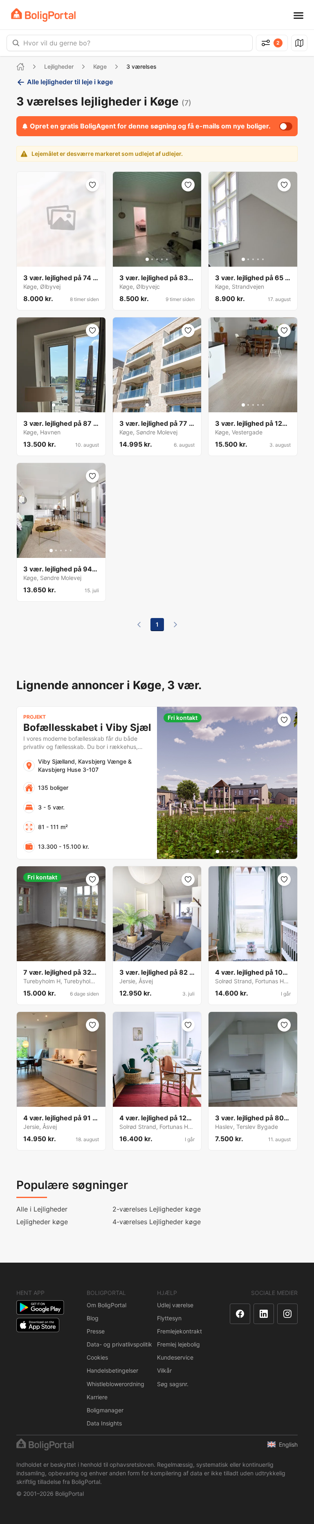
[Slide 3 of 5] (157, 259)
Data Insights (104, 1423)
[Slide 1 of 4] (53, 404)
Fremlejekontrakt (179, 1331)
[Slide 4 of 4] (68, 404)
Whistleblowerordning (115, 1383)
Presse (96, 1331)
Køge (100, 66)
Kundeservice (175, 1357)
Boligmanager (105, 1410)
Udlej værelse (175, 1304)
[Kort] (299, 43)
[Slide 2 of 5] (152, 259)
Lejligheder (59, 66)
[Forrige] (139, 624)
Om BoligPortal (106, 1304)
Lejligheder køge (42, 1222)
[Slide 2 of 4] (58, 404)
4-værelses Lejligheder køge (156, 1222)
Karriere (97, 1397)
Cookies (97, 1357)
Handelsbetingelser (112, 1370)
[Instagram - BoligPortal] (287, 1314)
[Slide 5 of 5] (166, 259)
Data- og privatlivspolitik (119, 1344)
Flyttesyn (169, 1318)
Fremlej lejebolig (178, 1344)
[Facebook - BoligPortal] (240, 1314)
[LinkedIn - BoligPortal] (263, 1314)
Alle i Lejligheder (41, 1209)
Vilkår (164, 1370)
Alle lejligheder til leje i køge (70, 82)
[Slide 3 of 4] (63, 404)
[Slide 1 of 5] (147, 259)
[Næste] (175, 624)
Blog (93, 1318)
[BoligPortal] (43, 15)
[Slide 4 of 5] (161, 259)
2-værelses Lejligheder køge (156, 1209)
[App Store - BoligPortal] (37, 1325)
